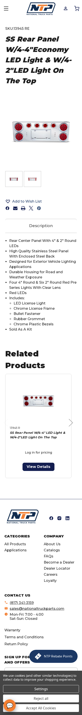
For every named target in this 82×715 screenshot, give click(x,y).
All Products (15, 544)
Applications (15, 550)
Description (41, 225)
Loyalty (50, 581)
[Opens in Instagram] (59, 518)
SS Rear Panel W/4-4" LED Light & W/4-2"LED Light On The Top (37, 435)
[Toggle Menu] (8, 8)
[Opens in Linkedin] (67, 518)
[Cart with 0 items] (76, 8)
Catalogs (52, 550)
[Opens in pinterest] (39, 208)
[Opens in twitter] (31, 208)
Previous (7, 427)
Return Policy (16, 644)
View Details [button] (38, 467)
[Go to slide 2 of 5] (31, 480)
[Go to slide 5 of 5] (52, 480)
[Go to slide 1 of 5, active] (24, 480)
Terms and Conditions (24, 637)
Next (72, 427)
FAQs (48, 556)
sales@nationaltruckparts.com (37, 609)
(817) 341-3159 (22, 603)
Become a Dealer (59, 562)
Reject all (41, 698)
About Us (52, 544)
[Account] (65, 8)
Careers (51, 574)
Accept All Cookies (41, 708)
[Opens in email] (15, 208)
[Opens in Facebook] (51, 518)
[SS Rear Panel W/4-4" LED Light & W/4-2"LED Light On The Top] (38, 401)
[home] (22, 516)
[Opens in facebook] (7, 208)
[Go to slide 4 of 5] (45, 480)
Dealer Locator (57, 568)
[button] (41, 201)
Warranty (12, 630)
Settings (41, 689)
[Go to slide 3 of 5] (38, 480)
